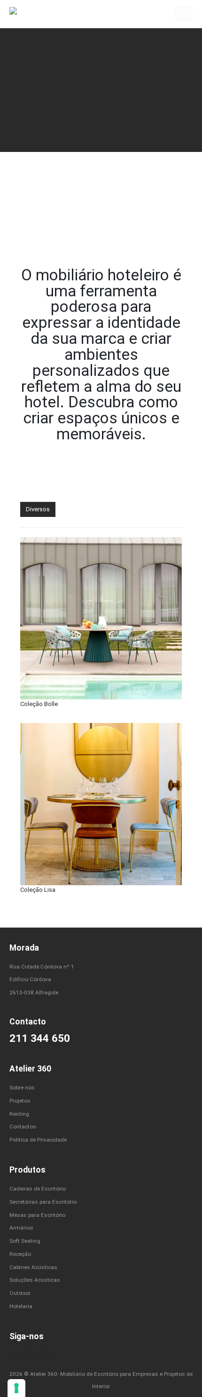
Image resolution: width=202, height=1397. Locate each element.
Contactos (22, 1126)
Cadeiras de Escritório (37, 1188)
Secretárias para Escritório (43, 1202)
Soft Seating (24, 1241)
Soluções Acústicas (34, 1280)
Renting (19, 1114)
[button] (184, 14)
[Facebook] (16, 1354)
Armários (21, 1227)
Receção (20, 1254)
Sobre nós (22, 1087)
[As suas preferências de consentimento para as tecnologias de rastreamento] (16, 1388)
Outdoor (20, 1293)
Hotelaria (20, 1306)
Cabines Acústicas (33, 1267)
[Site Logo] (28, 14)
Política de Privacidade (38, 1139)
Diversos (38, 509)
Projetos (20, 1100)
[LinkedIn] (46, 1354)
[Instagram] (31, 1354)
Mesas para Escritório (37, 1215)
